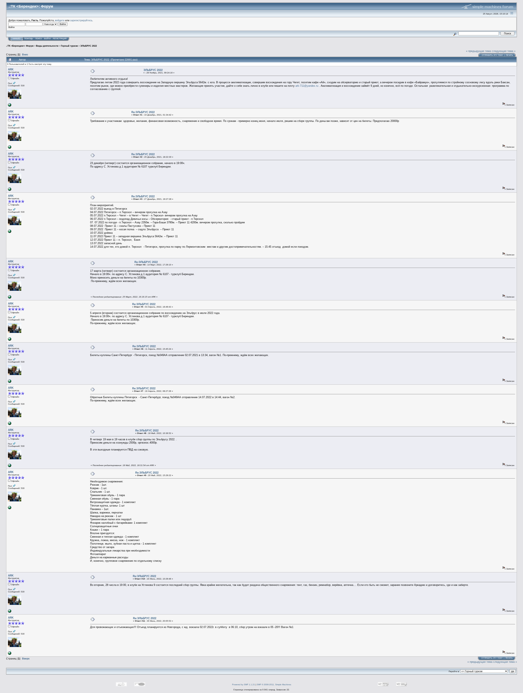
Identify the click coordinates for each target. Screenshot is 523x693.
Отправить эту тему (492, 55)
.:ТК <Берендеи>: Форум (20, 46)
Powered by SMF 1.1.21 (243, 684)
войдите (60, 20)
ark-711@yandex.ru (306, 85)
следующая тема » (503, 51)
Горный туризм (69, 46)
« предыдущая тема (478, 51)
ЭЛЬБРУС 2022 (88, 46)
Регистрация (60, 39)
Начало (16, 39)
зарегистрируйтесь (81, 20)
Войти (47, 39)
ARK (10, 69)
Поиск (38, 39)
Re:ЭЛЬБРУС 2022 (143, 112)
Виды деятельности (47, 46)
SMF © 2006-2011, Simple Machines (274, 684)
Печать (509, 55)
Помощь (28, 39)
